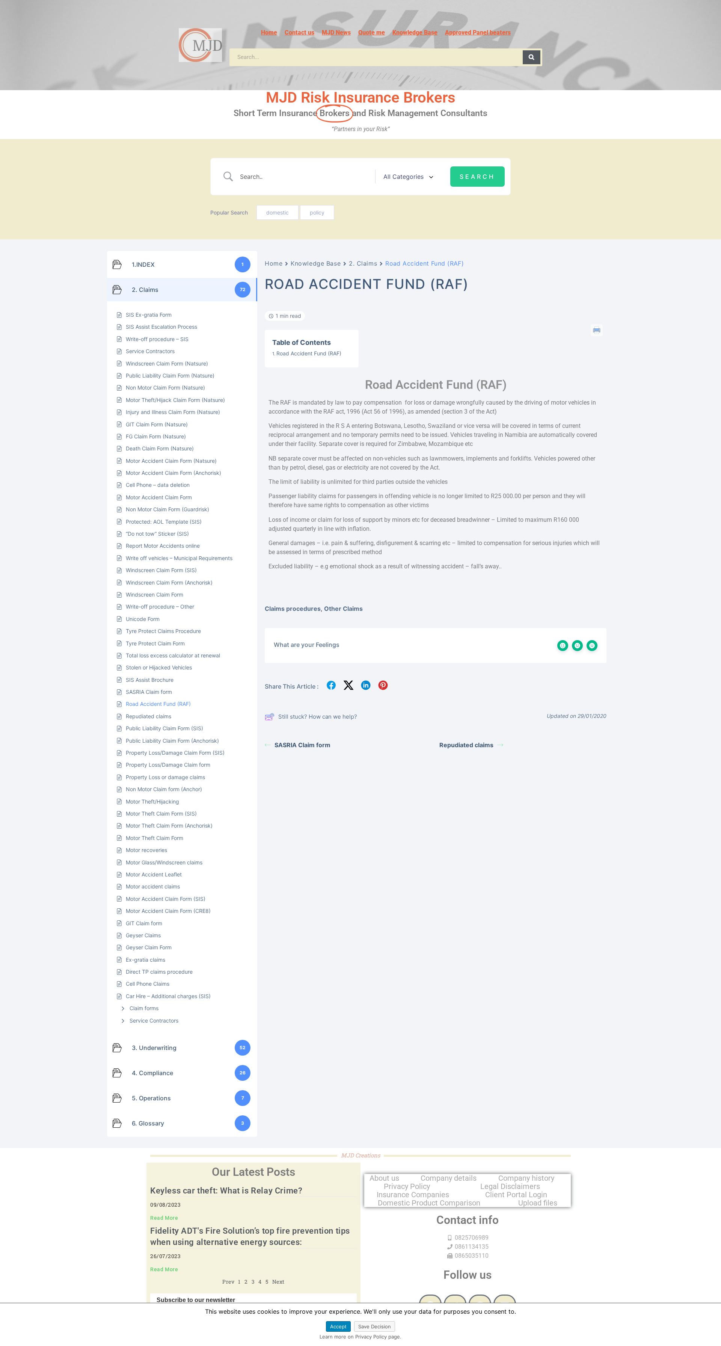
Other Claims (343, 608)
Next (278, 1281)
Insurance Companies (413, 1194)
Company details (449, 1178)
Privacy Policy (407, 1186)
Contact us (299, 32)
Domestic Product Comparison (429, 1203)
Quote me (371, 32)
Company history (526, 1178)
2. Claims (363, 263)
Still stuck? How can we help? (317, 716)
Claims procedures (293, 608)
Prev (228, 1281)
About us (384, 1178)
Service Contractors (154, 1020)
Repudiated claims (466, 745)
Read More (164, 1218)
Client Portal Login (516, 1194)
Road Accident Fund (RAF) (308, 353)
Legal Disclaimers (510, 1186)
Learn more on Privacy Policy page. (360, 1337)
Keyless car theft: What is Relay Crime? (226, 1190)
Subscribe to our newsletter (196, 1300)
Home (269, 32)
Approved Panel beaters (478, 32)
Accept (338, 1326)
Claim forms (144, 1008)
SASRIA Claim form (302, 745)
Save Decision (374, 1326)
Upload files (537, 1203)
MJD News (336, 32)
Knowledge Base (414, 32)
